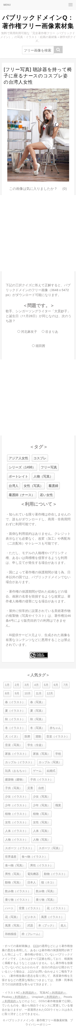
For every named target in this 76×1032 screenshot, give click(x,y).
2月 (17, 684)
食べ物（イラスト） (34, 856)
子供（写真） (13, 788)
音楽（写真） (13, 745)
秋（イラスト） (15, 719)
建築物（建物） (15, 779)
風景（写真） (13, 925)
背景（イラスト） (30, 908)
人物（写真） (43, 476)
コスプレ (39, 458)
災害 (30, 788)
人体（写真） (41, 830)
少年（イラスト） (16, 805)
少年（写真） (41, 805)
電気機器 (33, 873)
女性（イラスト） (16, 822)
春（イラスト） (15, 702)
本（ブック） (46, 925)
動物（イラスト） (55, 873)
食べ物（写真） (15, 865)
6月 (56, 684)
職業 (58, 805)
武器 (30, 925)
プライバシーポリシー (49, 1022)
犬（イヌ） (12, 736)
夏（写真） (37, 710)
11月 (39, 693)
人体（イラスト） (16, 830)
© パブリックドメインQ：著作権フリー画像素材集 (35, 1020)
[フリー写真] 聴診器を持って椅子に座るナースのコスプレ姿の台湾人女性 (38, 75)
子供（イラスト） (41, 779)
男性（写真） (13, 873)
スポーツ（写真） (50, 848)
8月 (7, 693)
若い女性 (46, 495)
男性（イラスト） (41, 865)
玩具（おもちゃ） (16, 770)
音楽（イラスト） (57, 736)
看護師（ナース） (22, 495)
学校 (58, 753)
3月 (27, 684)
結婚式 (51, 770)
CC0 (36, 946)
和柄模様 (10, 934)
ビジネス (30, 917)
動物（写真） (13, 882)
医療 (27, 736)
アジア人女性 (18, 458)
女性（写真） (33, 485)
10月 (28, 693)
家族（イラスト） (16, 753)
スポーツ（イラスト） (19, 848)
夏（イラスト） (15, 710)
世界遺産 (10, 856)
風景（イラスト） (52, 917)
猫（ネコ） (48, 882)
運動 (38, 736)
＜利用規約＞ (28, 992)
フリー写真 (49, 467)
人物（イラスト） (16, 839)
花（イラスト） (57, 908)
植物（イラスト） (16, 813)
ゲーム (37, 770)
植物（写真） (41, 813)
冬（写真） (37, 727)
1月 (7, 684)
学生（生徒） (35, 745)
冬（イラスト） (15, 727)
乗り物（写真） (46, 899)
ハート (9, 908)
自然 (41, 788)
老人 (63, 925)
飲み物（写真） (46, 891)
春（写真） (37, 702)
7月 (65, 684)
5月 (46, 684)
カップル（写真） (50, 762)
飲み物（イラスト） (18, 891)
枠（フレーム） (32, 934)
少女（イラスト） (16, 796)
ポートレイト (18, 476)
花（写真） (12, 917)
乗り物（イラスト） (18, 899)
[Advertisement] (38, 233)
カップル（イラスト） (19, 762)
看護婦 (53, 485)
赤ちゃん (55, 727)
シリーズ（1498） (22, 467)
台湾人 (13, 485)
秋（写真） (37, 719)
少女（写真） (41, 796)
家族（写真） (41, 753)
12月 (50, 693)
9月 (17, 693)
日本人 (31, 882)
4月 (36, 684)
